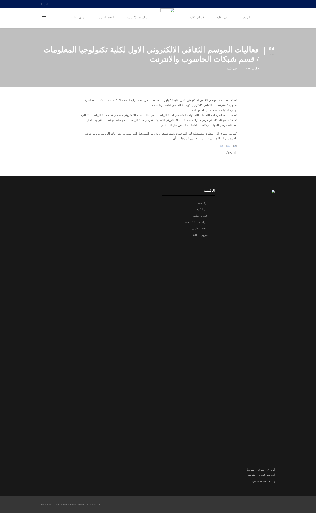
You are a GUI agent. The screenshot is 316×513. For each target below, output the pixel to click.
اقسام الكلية (197, 17)
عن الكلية (222, 17)
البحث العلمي (106, 17)
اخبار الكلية (232, 68)
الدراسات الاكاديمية (137, 17)
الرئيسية (245, 17)
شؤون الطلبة (78, 17)
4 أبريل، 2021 (252, 68)
